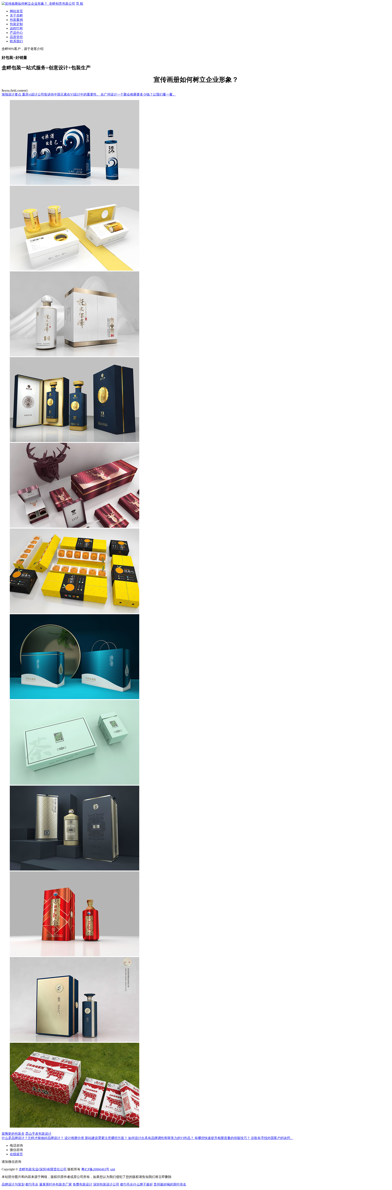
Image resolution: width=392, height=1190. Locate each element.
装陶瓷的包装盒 (13, 1133)
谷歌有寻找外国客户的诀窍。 (272, 1138)
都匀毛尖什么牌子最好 (136, 1184)
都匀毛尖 (31, 1184)
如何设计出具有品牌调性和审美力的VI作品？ (161, 1138)
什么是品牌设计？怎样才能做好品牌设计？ (33, 1138)
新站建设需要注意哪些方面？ (106, 1138)
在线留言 (16, 1154)
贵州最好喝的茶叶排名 (170, 1184)
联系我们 (16, 41)
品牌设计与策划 (13, 1184)
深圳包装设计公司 (106, 1184)
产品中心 (16, 32)
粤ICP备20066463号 (95, 1169)
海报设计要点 (12, 94)
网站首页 (16, 11)
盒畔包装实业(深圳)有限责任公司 (43, 1169)
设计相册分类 (75, 1138)
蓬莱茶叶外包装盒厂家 (55, 1184)
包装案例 (16, 19)
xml (112, 1169)
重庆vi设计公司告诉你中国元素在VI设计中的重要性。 (61, 94)
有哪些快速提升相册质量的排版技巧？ (223, 1138)
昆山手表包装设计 (38, 1133)
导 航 (79, 3)
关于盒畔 (16, 15)
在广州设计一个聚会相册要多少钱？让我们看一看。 (138, 94)
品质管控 (16, 37)
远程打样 (16, 28)
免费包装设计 (82, 1184)
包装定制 (16, 24)
